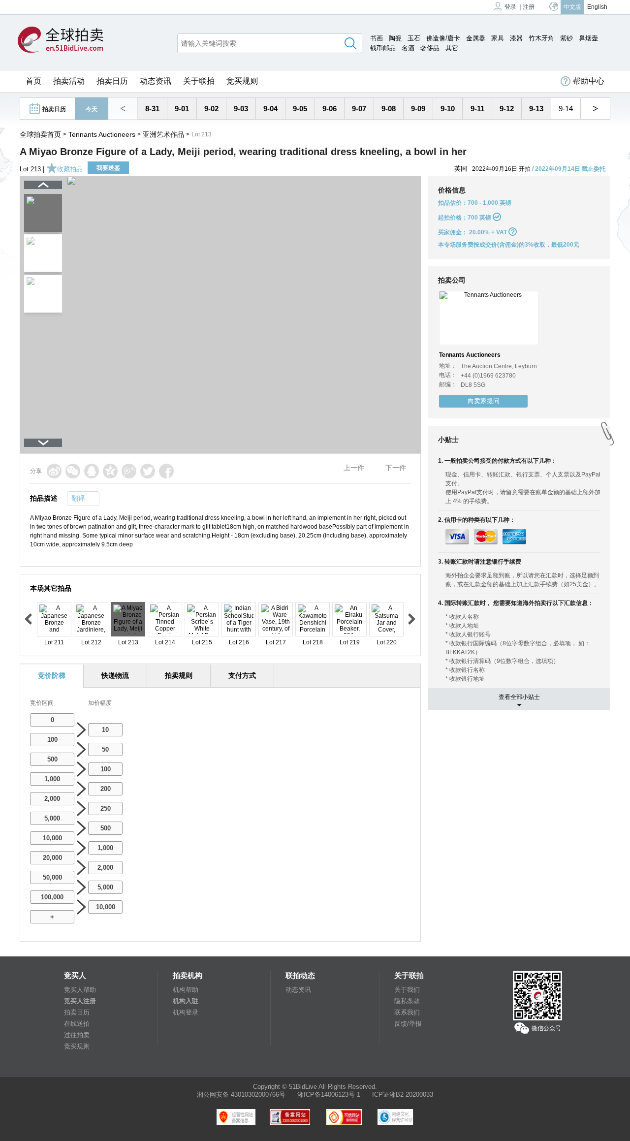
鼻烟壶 (588, 38)
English (597, 6)
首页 (33, 81)
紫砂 (566, 38)
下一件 (395, 468)
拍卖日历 (112, 81)
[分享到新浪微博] (54, 471)
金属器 (475, 38)
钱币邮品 (383, 48)
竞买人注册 (80, 1001)
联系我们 (407, 1012)
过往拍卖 (77, 1035)
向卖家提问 (484, 401)
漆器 (516, 38)
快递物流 (115, 675)
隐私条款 (407, 1001)
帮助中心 (588, 81)
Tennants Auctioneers (101, 134)
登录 (510, 6)
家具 (497, 38)
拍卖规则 (178, 675)
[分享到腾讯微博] (129, 471)
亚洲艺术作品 (163, 134)
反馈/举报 (408, 1023)
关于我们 (407, 989)
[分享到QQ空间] (110, 471)
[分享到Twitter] (147, 471)
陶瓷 (395, 38)
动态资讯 (155, 81)
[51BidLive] (60, 40)
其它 (451, 48)
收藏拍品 (70, 169)
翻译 (78, 498)
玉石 (414, 38)
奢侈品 (430, 48)
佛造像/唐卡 (443, 38)
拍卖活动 (69, 81)
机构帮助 (185, 989)
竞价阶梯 (51, 675)
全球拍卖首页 (40, 134)
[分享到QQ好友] (91, 471)
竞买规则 (242, 81)
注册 (529, 6)
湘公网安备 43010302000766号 (241, 1094)
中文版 (572, 6)
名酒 (408, 48)
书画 (376, 38)
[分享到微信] (72, 471)
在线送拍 (77, 1023)
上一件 (354, 468)
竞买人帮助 (80, 989)
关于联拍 (199, 81)
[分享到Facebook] (166, 471)
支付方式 (242, 675)
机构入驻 (185, 1001)
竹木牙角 (541, 38)
